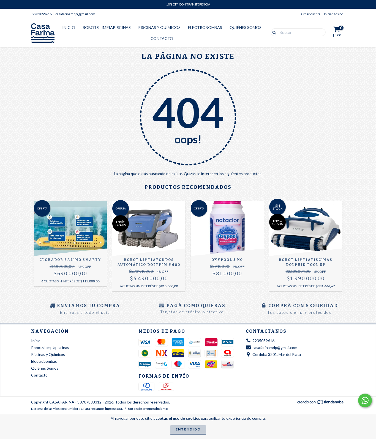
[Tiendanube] (321, 404)
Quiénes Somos (245, 27)
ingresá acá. (114, 409)
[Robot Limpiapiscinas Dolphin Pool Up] (305, 228)
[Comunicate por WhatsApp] (365, 400)
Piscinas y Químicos (159, 27)
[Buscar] (273, 32)
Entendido (188, 429)
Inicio (68, 27)
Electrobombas (205, 27)
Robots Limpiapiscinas (107, 27)
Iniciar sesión (334, 14)
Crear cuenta (310, 14)
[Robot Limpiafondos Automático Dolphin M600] (148, 228)
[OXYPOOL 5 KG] (227, 228)
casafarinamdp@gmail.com (75, 14)
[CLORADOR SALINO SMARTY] (70, 228)
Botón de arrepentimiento (148, 409)
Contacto (162, 38)
